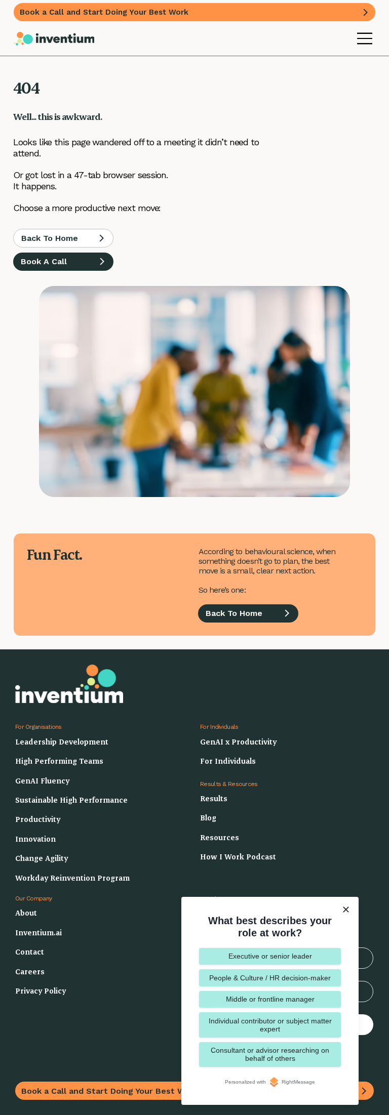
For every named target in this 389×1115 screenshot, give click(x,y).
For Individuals (219, 726)
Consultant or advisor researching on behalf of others (270, 1054)
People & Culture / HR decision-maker (270, 978)
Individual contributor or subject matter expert (270, 1025)
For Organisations (38, 726)
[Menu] (365, 38)
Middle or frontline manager (270, 999)
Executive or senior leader (270, 956)
